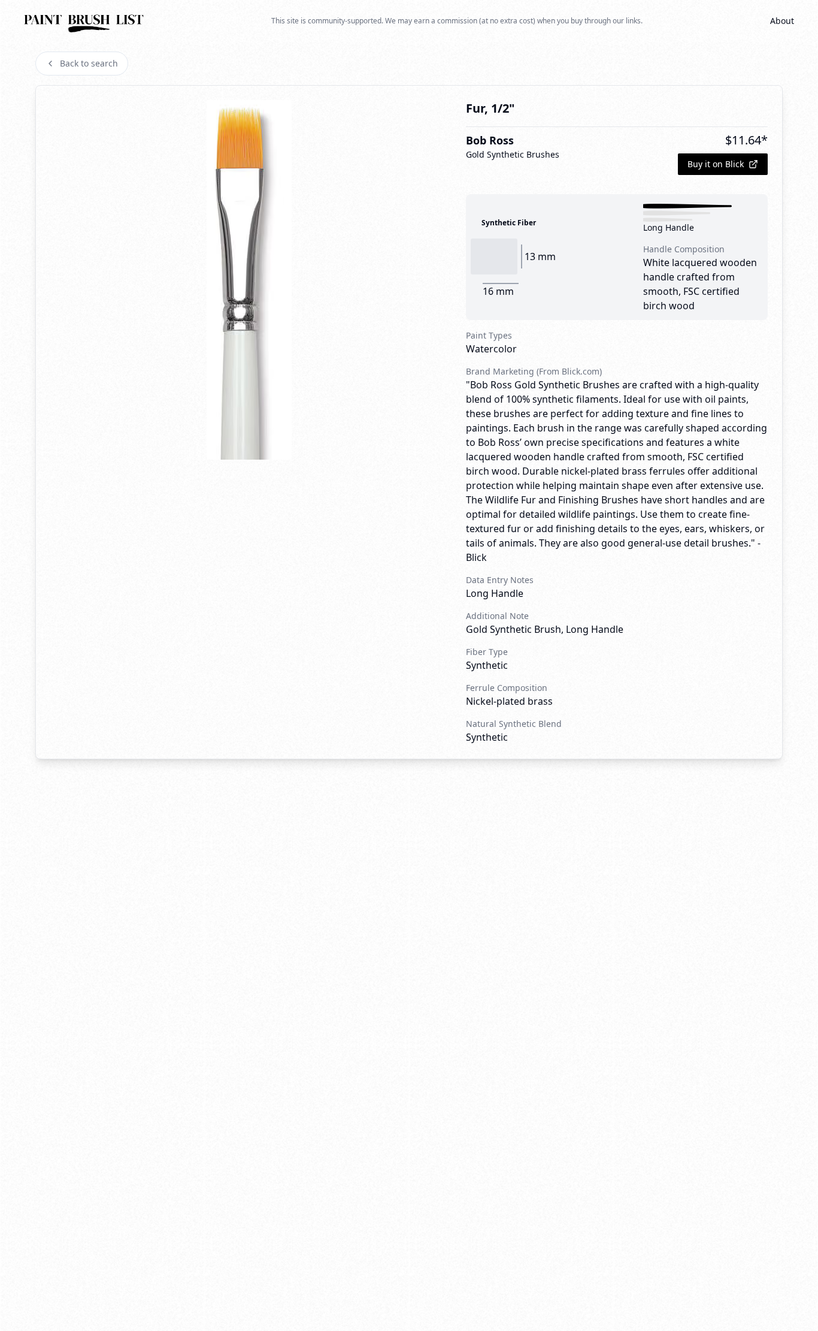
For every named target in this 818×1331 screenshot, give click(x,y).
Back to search (89, 63)
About (782, 20)
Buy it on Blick (715, 164)
